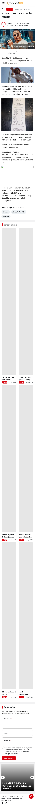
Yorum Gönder (9, 758)
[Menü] (3, 3)
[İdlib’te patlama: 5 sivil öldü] (9, 620)
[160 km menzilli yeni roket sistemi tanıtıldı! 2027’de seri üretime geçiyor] (26, 463)
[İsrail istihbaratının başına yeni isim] (26, 620)
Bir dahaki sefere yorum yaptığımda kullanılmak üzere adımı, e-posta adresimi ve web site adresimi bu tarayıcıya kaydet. (18, 751)
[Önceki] (3, 777)
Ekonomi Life (12, 23)
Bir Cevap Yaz (9, 707)
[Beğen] (3, 53)
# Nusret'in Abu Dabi (18, 212)
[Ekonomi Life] (15, 3)
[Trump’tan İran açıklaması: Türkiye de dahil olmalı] (9, 306)
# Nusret (5, 212)
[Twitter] (6, 802)
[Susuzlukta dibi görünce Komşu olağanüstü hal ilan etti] (26, 306)
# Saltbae (6, 216)
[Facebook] (2, 802)
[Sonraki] (32, 777)
